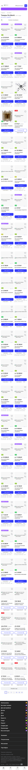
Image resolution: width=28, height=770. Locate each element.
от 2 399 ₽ (4, 572)
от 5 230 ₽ (18, 290)
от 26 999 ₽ (5, 208)
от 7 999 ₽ (4, 150)
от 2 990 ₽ (4, 319)
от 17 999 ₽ (5, 66)
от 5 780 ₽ (4, 265)
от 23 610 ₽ (5, 37)
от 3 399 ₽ (4, 95)
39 (19, 692)
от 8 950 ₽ (18, 428)
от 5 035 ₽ (4, 428)
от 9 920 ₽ (18, 237)
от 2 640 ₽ (4, 290)
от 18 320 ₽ (18, 95)
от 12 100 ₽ (18, 486)
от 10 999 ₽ (5, 457)
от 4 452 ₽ (4, 237)
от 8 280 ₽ (4, 543)
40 (22, 692)
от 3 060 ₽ (4, 179)
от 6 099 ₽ (4, 399)
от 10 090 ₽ (18, 373)
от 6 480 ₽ (18, 179)
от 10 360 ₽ (18, 344)
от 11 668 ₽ (18, 457)
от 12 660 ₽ (18, 543)
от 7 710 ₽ (18, 66)
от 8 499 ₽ (4, 486)
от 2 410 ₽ (18, 572)
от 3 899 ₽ (4, 124)
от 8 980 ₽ (18, 37)
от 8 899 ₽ (18, 515)
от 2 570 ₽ (18, 265)
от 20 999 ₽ (18, 150)
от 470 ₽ (17, 208)
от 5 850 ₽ (4, 344)
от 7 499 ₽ (18, 319)
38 (16, 692)
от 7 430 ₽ (18, 399)
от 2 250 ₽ (4, 373)
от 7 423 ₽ (4, 515)
